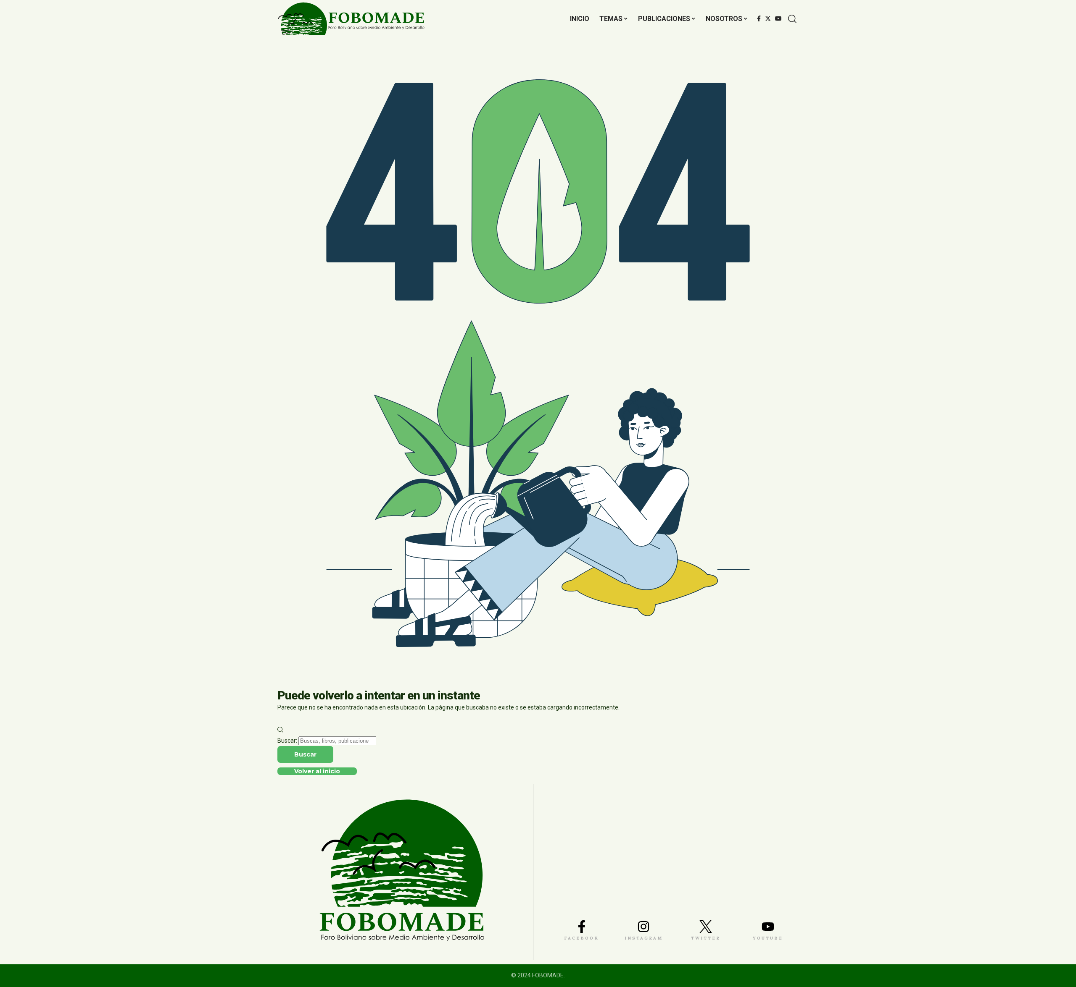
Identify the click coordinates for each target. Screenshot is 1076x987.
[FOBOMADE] (351, 19)
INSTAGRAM (644, 938)
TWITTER (705, 938)
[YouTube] (778, 19)
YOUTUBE (768, 938)
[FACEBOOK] (581, 926)
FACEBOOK (581, 938)
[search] (792, 19)
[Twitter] (768, 19)
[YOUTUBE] (768, 926)
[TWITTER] (705, 926)
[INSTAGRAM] (643, 926)
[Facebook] (759, 19)
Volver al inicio (317, 771)
